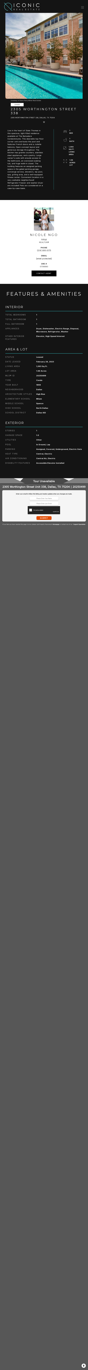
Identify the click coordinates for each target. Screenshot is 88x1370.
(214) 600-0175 (44, 250)
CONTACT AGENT (44, 273)
